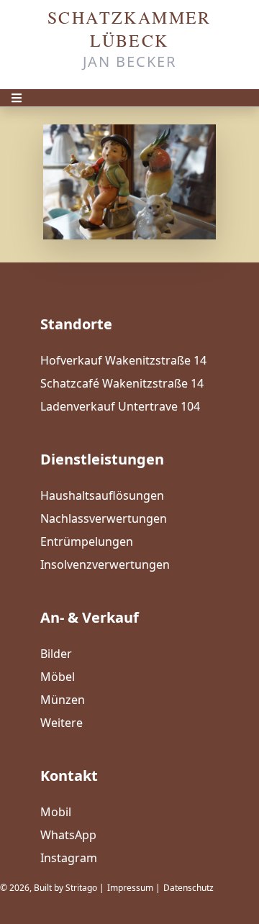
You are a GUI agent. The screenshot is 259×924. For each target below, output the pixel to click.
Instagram (68, 858)
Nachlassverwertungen (103, 518)
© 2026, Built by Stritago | (52, 888)
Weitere (61, 723)
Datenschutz (188, 888)
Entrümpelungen (86, 541)
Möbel (57, 677)
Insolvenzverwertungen (105, 564)
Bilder (56, 654)
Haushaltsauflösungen (102, 495)
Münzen (62, 700)
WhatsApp (68, 835)
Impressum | (133, 888)
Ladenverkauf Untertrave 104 (120, 406)
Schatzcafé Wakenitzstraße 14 (122, 383)
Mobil (55, 812)
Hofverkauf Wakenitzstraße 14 (123, 360)
